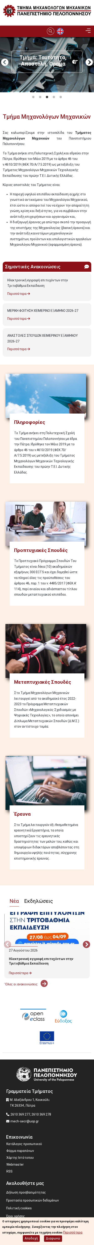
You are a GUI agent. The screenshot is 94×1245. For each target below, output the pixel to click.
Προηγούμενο (5, 62)
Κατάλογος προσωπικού (24, 1144)
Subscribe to (4, 253)
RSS (9, 1171)
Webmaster (15, 1164)
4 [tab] (54, 97)
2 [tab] (40, 97)
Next (89, 62)
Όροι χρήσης (15, 1216)
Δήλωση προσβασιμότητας (26, 1192)
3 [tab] (47, 97)
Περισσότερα (17, 294)
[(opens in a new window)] (33, 1016)
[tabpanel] (47, 89)
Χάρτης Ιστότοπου (20, 1157)
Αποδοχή (31, 1238)
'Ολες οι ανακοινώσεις (21, 984)
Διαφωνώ (53, 1238)
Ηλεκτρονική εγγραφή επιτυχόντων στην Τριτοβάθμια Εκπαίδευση (37, 283)
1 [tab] (33, 97)
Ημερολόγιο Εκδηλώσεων (23, 991)
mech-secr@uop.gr (24, 1121)
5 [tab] (60, 97)
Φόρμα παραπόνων (20, 1151)
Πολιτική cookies (19, 1208)
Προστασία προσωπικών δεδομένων (32, 1200)
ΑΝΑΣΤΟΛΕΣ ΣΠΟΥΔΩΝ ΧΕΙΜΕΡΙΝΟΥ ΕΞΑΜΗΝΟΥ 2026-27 (42, 338)
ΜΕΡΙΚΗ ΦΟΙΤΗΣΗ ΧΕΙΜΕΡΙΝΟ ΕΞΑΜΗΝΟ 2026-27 (42, 310)
